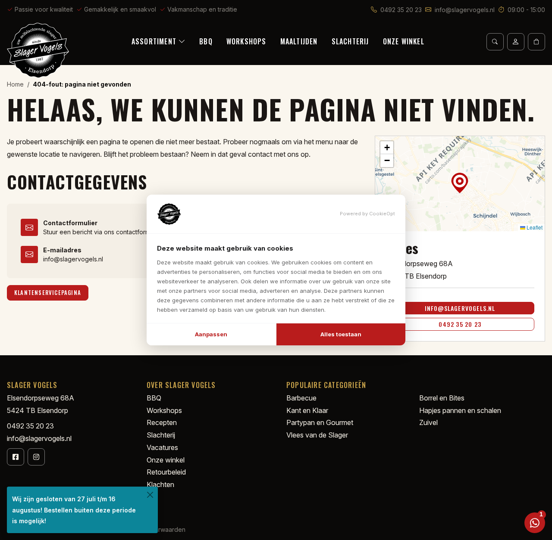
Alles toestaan (340, 334)
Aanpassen (211, 334)
